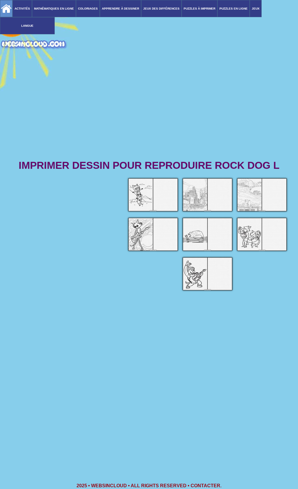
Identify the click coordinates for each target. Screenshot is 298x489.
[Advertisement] (149, 113)
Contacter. (206, 485)
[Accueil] (6, 9)
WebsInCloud (109, 485)
